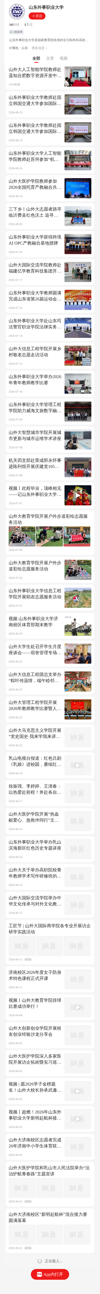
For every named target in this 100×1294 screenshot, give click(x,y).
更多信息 (38, 48)
